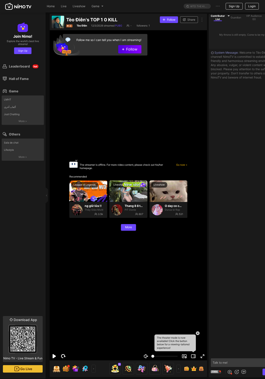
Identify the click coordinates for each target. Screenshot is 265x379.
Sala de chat (11, 142)
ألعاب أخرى (10, 107)
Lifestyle (9, 149)
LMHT (7, 99)
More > (23, 121)
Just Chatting (11, 114)
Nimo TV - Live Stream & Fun (22, 339)
